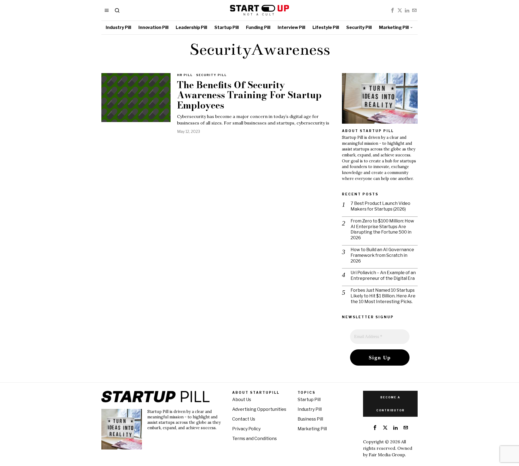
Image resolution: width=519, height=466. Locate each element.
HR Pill (185, 75)
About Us (241, 399)
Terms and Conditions (254, 438)
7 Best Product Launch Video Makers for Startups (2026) (380, 206)
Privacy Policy (246, 428)
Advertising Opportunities (259, 409)
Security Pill (211, 75)
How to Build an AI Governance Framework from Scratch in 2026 (382, 255)
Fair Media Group (387, 454)
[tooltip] (392, 10)
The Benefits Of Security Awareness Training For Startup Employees (249, 95)
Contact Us (243, 419)
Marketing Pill (312, 428)
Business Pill (310, 419)
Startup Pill (309, 399)
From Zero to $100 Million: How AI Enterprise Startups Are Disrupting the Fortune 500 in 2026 (382, 229)
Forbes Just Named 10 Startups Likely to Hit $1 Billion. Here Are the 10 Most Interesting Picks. (383, 296)
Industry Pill (310, 409)
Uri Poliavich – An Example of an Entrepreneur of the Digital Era (383, 275)
